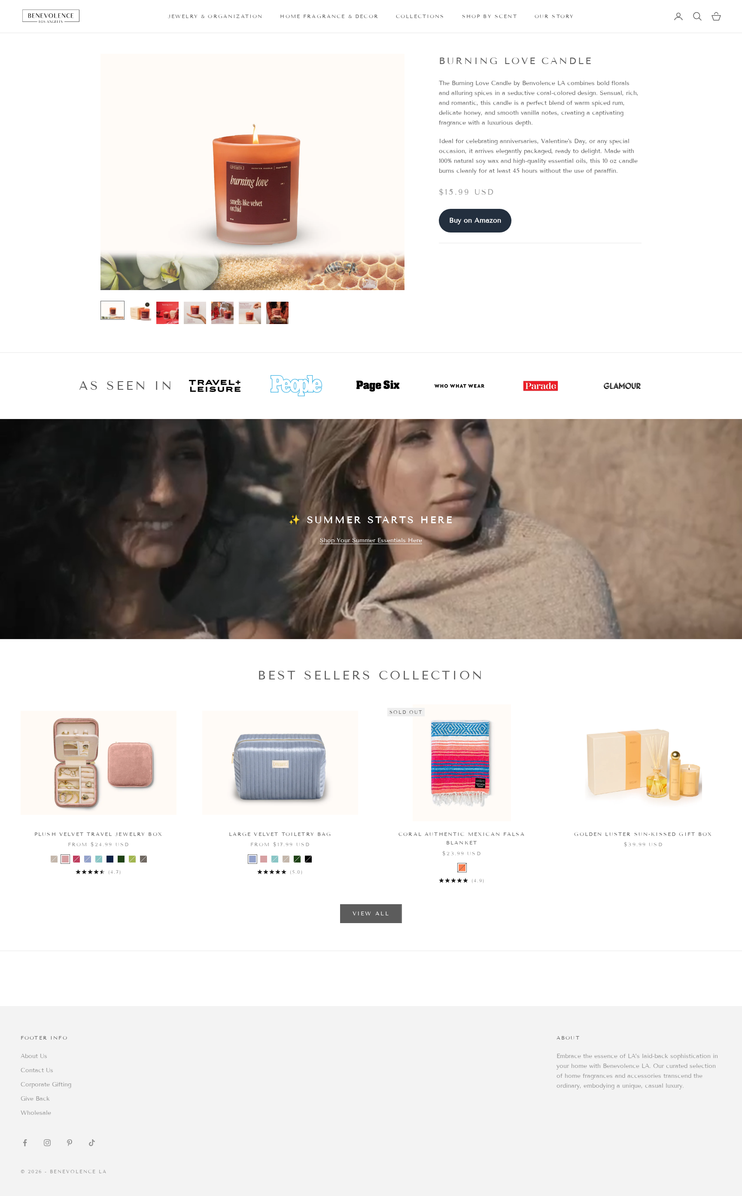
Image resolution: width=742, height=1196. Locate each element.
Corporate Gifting (46, 1084)
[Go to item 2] (140, 313)
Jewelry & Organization (215, 16)
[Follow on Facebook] (25, 1142)
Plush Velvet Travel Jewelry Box (98, 834)
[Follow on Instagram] (47, 1142)
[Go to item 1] (112, 310)
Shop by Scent (489, 16)
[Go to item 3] (167, 313)
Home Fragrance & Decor (329, 16)
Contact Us (37, 1070)
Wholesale (36, 1112)
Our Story (554, 16)
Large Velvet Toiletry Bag (280, 834)
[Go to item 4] (195, 313)
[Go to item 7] (277, 313)
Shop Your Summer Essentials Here (371, 540)
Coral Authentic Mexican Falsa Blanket (461, 838)
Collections (420, 16)
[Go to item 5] (222, 313)
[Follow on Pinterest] (69, 1142)
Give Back (35, 1098)
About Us (34, 1056)
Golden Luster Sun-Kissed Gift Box (643, 834)
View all (371, 913)
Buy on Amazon (475, 220)
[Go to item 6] (250, 313)
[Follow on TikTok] (92, 1142)
